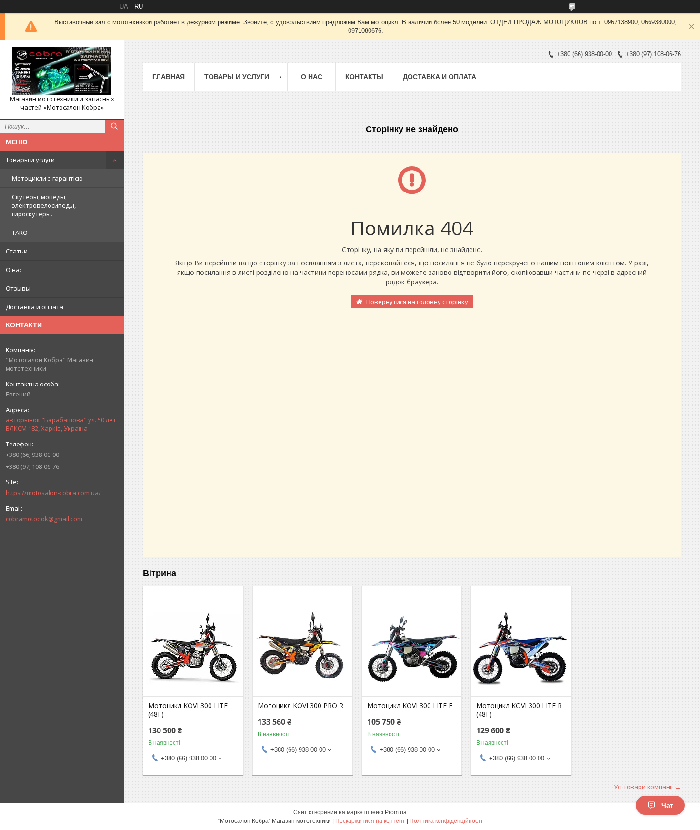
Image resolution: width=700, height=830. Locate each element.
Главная (168, 77)
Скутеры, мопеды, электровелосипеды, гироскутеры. (44, 205)
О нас (14, 269)
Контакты (364, 77)
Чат (667, 805)
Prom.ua (396, 812)
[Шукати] (114, 126)
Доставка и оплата (34, 307)
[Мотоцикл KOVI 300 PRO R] (302, 648)
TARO (20, 232)
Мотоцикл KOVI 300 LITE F (409, 705)
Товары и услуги (30, 159)
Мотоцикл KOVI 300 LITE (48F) (188, 710)
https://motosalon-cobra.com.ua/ (53, 492)
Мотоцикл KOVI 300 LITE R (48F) (519, 710)
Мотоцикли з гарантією (47, 178)
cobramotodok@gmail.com (44, 519)
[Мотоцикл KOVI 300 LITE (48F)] (193, 648)
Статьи (17, 251)
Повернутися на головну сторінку (417, 301)
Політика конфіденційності (446, 821)
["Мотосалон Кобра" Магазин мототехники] (62, 71)
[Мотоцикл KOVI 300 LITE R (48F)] (521, 648)
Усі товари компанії (643, 786)
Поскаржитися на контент (370, 821)
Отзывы (18, 288)
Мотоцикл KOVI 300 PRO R (300, 705)
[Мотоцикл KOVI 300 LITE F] (412, 648)
